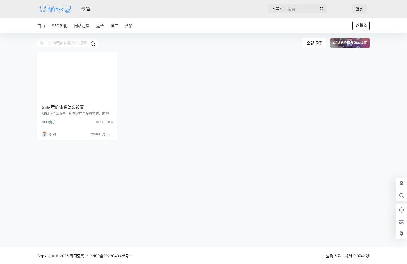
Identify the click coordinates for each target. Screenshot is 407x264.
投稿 (363, 25)
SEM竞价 (49, 122)
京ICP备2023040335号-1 (111, 256)
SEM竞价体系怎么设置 (63, 107)
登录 (359, 9)
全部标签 (314, 43)
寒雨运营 (76, 256)
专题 (85, 9)
